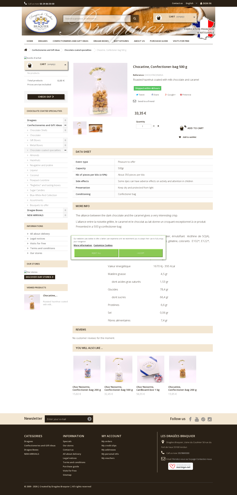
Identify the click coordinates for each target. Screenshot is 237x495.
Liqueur (33, 170)
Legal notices (37, 238)
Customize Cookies (103, 245)
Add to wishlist (189, 137)
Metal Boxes (36, 145)
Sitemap (67, 474)
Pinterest (186, 94)
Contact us (177, 3)
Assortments (36, 200)
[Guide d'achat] (46, 57)
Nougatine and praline (41, 165)
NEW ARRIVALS (35, 215)
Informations (35, 226)
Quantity (140, 121)
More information (83, 245)
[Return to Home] (26, 50)
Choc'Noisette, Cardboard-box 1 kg (148, 388)
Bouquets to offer (39, 205)
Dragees (43, 41)
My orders (107, 441)
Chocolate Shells (38, 130)
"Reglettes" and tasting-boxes (45, 185)
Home (30, 41)
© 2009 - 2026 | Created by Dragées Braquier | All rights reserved (57, 486)
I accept (140, 253)
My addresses (109, 449)
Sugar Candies (37, 190)
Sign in (206, 3)
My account (111, 436)
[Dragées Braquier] (41, 21)
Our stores (36, 253)
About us (139, 41)
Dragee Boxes (101, 41)
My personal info (110, 453)
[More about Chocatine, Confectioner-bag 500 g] (32, 302)
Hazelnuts (34, 160)
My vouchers (108, 458)
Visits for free (181, 41)
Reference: (138, 75)
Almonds (34, 155)
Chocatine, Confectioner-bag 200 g (182, 388)
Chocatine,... (50, 295)
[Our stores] (46, 272)
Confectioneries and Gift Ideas (70, 41)
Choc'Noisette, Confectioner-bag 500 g (118, 388)
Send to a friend (146, 101)
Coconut (34, 175)
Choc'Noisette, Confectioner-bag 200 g (87, 388)
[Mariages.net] (177, 466)
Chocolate (35, 135)
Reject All (96, 253)
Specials (67, 441)
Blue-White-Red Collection (43, 195)
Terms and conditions (42, 248)
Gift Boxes (35, 140)
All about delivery (40, 233)
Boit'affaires (121, 41)
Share (156, 94)
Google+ (171, 94)
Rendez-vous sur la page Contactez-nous (192, 459)
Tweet (141, 94)
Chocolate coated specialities (45, 150)
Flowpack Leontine (39, 180)
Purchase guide (159, 41)
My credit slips (109, 445)
